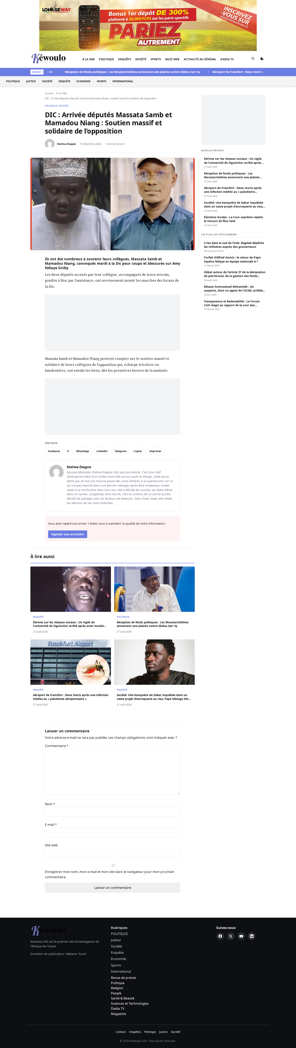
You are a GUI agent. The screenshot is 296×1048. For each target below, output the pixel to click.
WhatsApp (82, 451)
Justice (31, 81)
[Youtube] (241, 936)
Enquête (124, 59)
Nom (50, 804)
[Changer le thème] (262, 59)
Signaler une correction (67, 534)
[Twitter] (231, 936)
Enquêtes (135, 1032)
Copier (138, 451)
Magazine (118, 1014)
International (123, 81)
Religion (117, 988)
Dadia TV (227, 59)
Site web (51, 845)
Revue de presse (123, 977)
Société (140, 59)
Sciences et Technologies (130, 1003)
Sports (156, 59)
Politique (117, 983)
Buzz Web (172, 59)
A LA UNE (88, 59)
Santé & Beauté (122, 998)
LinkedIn (102, 451)
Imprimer (155, 451)
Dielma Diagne (66, 144)
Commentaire (56, 746)
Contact (121, 1032)
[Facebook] (220, 936)
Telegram (120, 451)
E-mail (51, 824)
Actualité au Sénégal (200, 59)
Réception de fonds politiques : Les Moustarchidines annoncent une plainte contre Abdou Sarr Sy (116, 72)
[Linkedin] (252, 936)
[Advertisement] (112, 323)
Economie (83, 81)
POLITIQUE (106, 59)
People (116, 993)
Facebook (54, 451)
